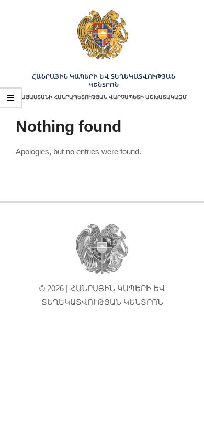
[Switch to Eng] (102, 338)
